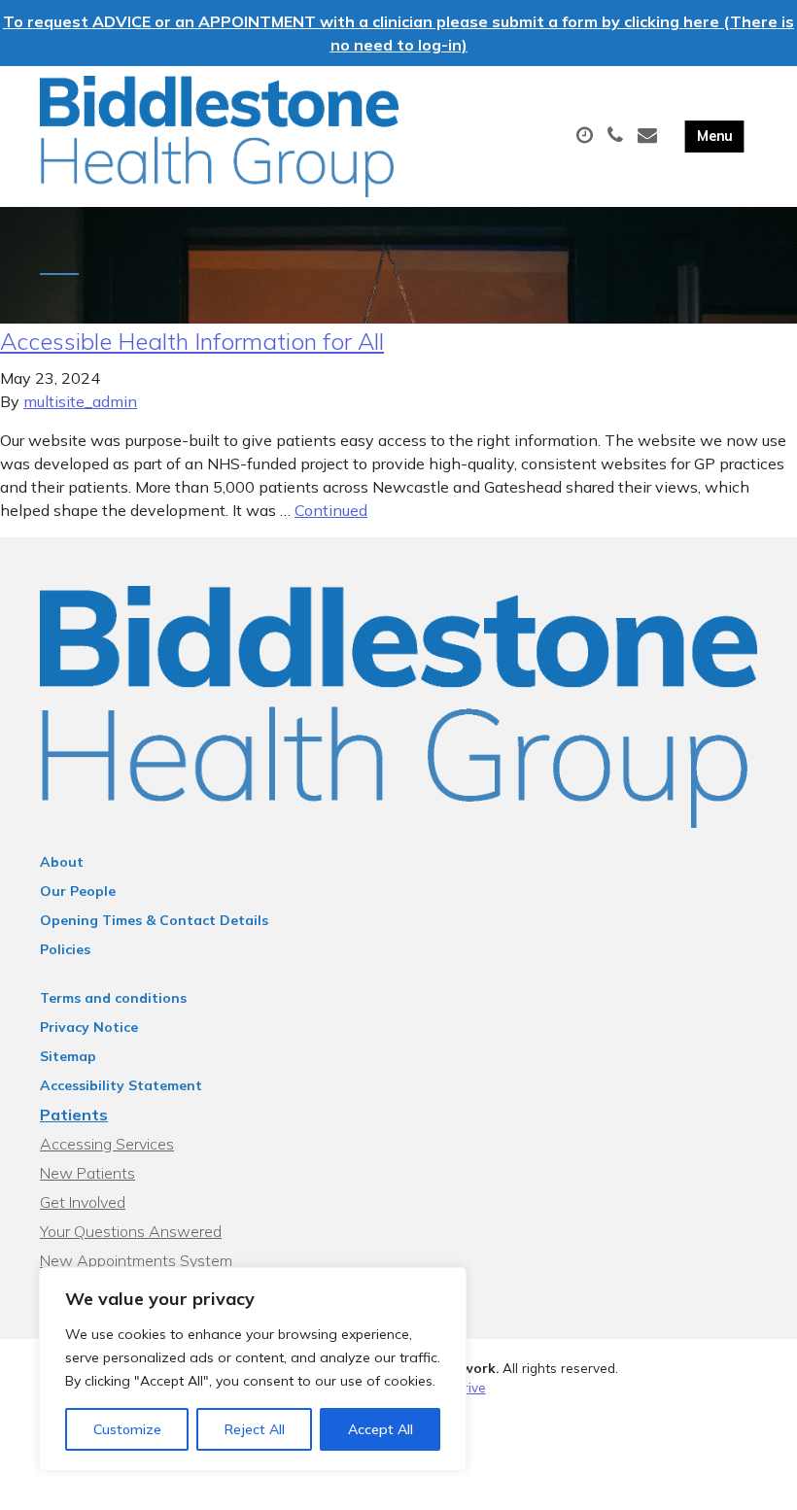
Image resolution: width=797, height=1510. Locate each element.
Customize (127, 1429)
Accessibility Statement (121, 1085)
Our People (78, 891)
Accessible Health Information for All (192, 341)
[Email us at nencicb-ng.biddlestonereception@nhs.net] (650, 136)
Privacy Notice (89, 1027)
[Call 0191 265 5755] (617, 136)
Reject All (255, 1429)
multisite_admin (80, 401)
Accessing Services (107, 1143)
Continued (331, 510)
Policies (65, 949)
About (62, 862)
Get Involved (82, 1202)
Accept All (380, 1429)
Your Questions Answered (131, 1231)
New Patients (87, 1173)
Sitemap (68, 1056)
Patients (74, 1114)
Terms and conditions (113, 998)
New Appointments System (136, 1260)
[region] (253, 1369)
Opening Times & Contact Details (154, 920)
